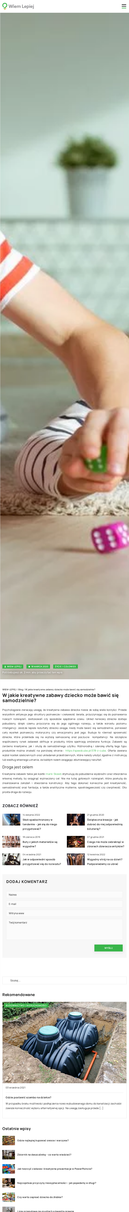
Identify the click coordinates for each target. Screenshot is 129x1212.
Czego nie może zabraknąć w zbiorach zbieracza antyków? (43, 1097)
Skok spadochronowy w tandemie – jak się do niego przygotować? (40, 824)
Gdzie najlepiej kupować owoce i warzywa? (43, 1140)
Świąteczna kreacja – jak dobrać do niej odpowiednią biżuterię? (104, 824)
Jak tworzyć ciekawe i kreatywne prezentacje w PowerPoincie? (54, 1168)
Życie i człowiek (65, 666)
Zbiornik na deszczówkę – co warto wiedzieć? (44, 1154)
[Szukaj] (6, 980)
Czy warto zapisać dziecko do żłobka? (40, 1197)
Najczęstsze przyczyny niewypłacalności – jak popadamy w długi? (56, 1183)
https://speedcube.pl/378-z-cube (85, 750)
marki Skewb (54, 774)
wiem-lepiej (14, 666)
